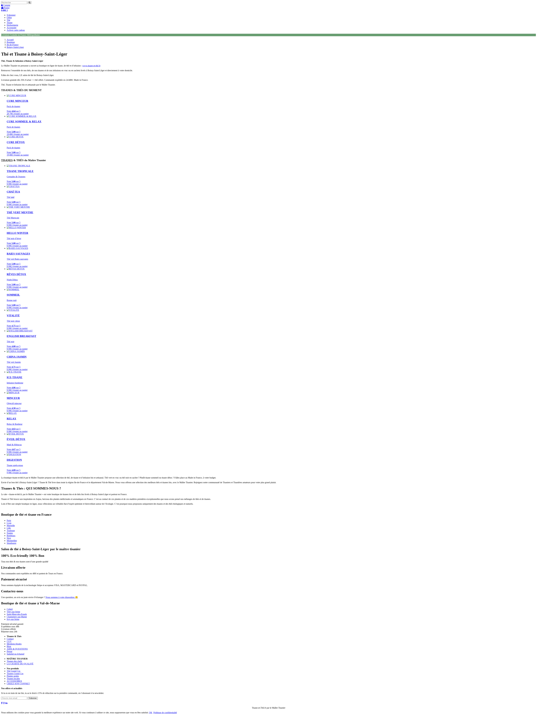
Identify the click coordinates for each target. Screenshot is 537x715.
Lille (9, 528)
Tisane (9, 22)
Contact (10, 639)
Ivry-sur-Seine (13, 619)
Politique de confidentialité (165, 712)
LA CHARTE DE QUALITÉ (20, 664)
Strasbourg (11, 543)
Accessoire (11, 27)
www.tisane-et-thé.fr (91, 65)
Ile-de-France (12, 45)
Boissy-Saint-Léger (15, 47)
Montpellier (12, 540)
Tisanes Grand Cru (15, 673)
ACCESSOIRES (14, 681)
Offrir (9, 17)
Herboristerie (12, 25)
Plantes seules (13, 676)
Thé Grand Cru (13, 671)
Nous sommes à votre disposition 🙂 (61, 597)
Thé (8, 20)
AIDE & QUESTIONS (17, 649)
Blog (9, 646)
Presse (9, 651)
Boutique (11, 42)
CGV (9, 641)
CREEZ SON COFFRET (18, 683)
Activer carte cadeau (16, 30)
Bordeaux (11, 535)
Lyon (9, 523)
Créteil (10, 609)
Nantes (10, 533)
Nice (9, 538)
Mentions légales (14, 644)
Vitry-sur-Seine (13, 611)
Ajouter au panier (21, 113)
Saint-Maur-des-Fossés (17, 614)
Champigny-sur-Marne (17, 617)
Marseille (11, 525)
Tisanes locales (13, 678)
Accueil (10, 39)
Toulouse (11, 530)
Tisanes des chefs (14, 661)
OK (150, 712)
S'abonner (11, 15)
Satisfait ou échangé (15, 654)
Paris (9, 520)
